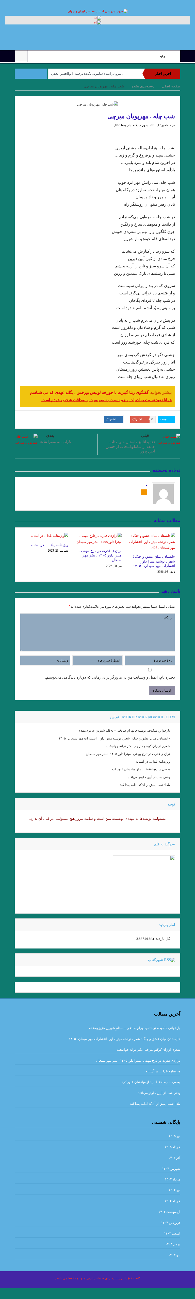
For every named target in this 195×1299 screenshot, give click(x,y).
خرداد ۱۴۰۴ (172, 1201)
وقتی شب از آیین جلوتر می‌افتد (149, 777)
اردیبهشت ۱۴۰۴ (169, 1212)
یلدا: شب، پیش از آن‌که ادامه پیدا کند (145, 785)
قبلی (145, 436)
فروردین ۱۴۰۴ (170, 1223)
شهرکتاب (155, 960)
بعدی (50, 436)
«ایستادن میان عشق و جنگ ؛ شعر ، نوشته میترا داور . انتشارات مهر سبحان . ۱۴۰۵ (154, 561)
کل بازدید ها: (160, 939)
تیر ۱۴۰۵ (174, 1136)
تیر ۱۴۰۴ (174, 1190)
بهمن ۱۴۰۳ (172, 1244)
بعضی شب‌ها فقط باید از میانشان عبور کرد (140, 769)
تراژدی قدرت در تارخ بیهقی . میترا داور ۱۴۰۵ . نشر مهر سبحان (100, 555)
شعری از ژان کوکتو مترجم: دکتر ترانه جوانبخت (138, 746)
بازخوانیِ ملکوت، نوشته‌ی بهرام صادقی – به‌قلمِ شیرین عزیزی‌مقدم (124, 730)
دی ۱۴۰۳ (174, 1255)
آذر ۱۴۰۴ (174, 1158)
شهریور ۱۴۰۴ (171, 1169)
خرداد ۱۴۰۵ (172, 1147)
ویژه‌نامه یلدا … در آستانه (49, 545)
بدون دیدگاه (140, 125)
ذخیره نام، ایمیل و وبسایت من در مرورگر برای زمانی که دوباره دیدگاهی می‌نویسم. (110, 677)
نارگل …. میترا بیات (55, 441)
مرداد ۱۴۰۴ (172, 1179)
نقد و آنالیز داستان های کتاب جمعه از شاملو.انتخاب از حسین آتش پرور (130, 446)
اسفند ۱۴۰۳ (172, 1233)
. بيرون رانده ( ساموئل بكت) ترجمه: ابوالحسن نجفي (87, 73)
